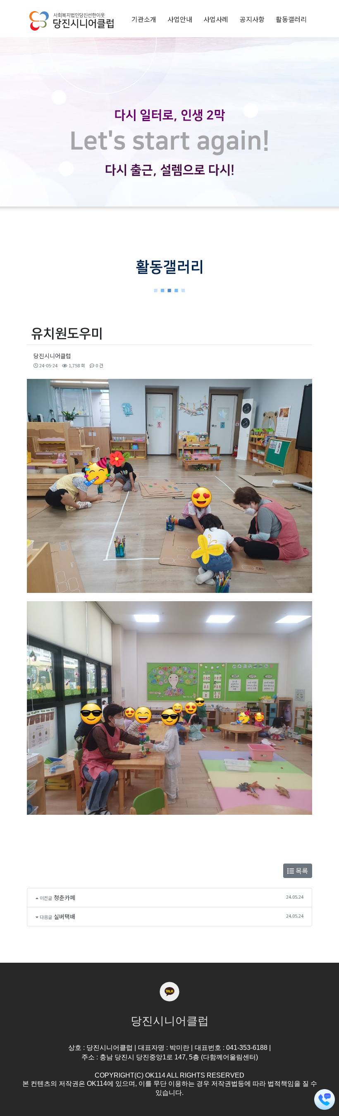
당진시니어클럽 (52, 356)
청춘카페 (64, 897)
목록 (301, 871)
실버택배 (64, 916)
